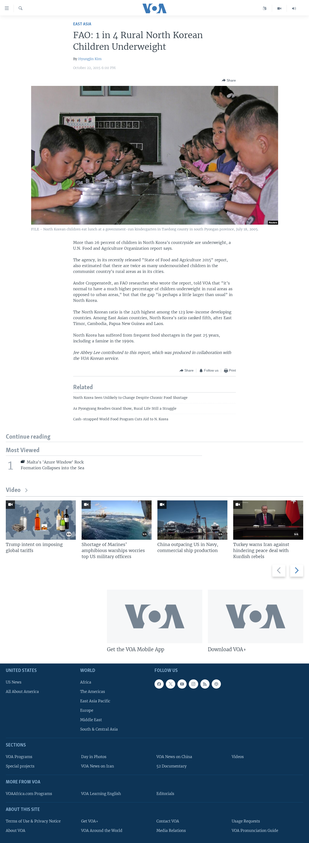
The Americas (92, 691)
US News (13, 682)
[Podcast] (216, 684)
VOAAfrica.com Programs (29, 793)
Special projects (20, 766)
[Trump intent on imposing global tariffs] (41, 520)
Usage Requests (246, 821)
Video (13, 490)
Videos (238, 757)
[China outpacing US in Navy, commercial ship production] (192, 520)
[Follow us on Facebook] (159, 684)
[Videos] (279, 8)
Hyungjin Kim (90, 59)
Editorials (165, 793)
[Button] (229, 80)
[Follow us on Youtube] (182, 684)
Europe (86, 710)
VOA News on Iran (97, 766)
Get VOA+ (89, 821)
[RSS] (205, 684)
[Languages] (264, 8)
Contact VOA (167, 821)
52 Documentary (171, 766)
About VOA (15, 830)
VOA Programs (19, 757)
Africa (85, 682)
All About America (22, 691)
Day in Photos (93, 757)
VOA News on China (174, 757)
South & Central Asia (99, 729)
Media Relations (171, 830)
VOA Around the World (101, 830)
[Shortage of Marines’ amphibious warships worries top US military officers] (117, 520)
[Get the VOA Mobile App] (154, 616)
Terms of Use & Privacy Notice (33, 821)
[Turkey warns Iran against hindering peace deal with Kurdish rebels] (268, 520)
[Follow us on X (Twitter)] (170, 684)
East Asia (82, 24)
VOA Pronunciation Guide (255, 830)
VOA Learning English (101, 793)
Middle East (91, 720)
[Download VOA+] (255, 616)
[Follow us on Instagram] (193, 684)
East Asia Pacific (95, 701)
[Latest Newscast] (294, 8)
